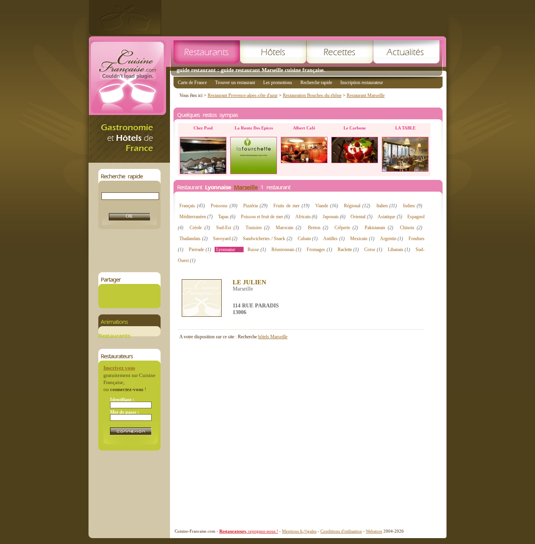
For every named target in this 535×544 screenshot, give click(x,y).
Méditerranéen (196, 216)
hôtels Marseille (272, 336)
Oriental (361, 216)
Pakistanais (379, 227)
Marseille (246, 187)
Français (192, 205)
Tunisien (257, 227)
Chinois (411, 227)
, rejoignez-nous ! (248, 531)
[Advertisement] (303, 17)
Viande (326, 205)
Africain (306, 216)
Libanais (399, 249)
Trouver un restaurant (235, 82)
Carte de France (192, 82)
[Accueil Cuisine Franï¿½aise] (129, 160)
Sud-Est (227, 227)
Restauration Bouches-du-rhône (312, 95)
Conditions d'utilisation (341, 531)
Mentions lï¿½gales (299, 531)
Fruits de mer (291, 205)
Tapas (226, 216)
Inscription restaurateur (361, 82)
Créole (200, 227)
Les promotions (277, 82)
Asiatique (390, 216)
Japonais (334, 216)
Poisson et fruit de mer (265, 216)
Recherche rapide (316, 82)
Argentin (391, 238)
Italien (386, 205)
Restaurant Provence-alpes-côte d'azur (243, 95)
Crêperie (346, 227)
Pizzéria (255, 205)
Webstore (374, 531)
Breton (318, 227)
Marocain (288, 227)
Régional (357, 205)
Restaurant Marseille (366, 95)
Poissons (224, 205)
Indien (412, 205)
